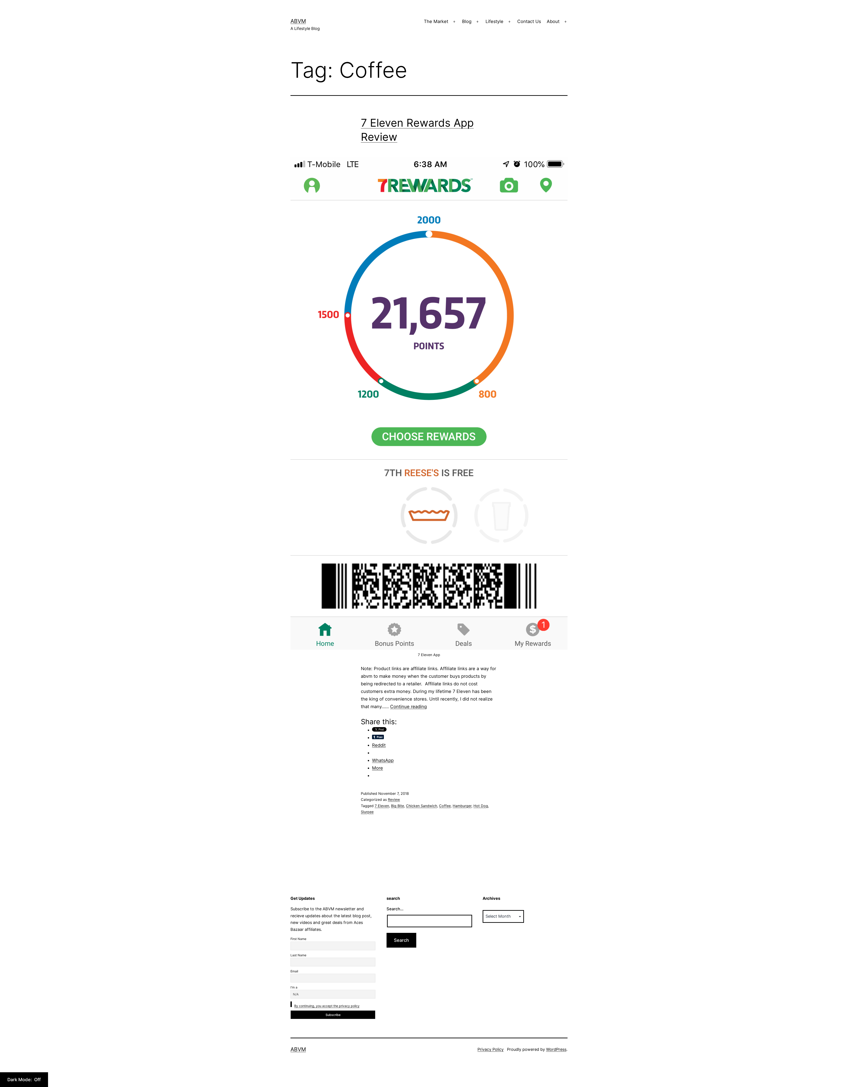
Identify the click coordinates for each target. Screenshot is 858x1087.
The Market (436, 21)
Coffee (445, 806)
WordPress (556, 1049)
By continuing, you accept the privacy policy (327, 1006)
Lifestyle (494, 21)
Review (394, 799)
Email (294, 971)
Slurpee (367, 812)
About (553, 21)
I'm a (293, 987)
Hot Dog (480, 806)
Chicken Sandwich (421, 806)
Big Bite (397, 806)
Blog (466, 21)
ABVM (298, 21)
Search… (395, 909)
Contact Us (529, 21)
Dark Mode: (20, 1079)
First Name (298, 939)
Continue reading (408, 706)
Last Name (298, 955)
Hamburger (462, 806)
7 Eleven (382, 806)
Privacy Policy (490, 1049)
